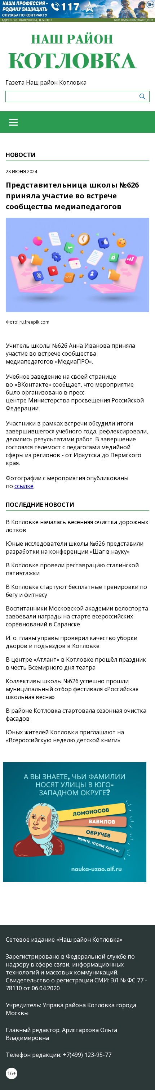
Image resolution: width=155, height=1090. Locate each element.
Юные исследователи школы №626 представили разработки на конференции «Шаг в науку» (74, 547)
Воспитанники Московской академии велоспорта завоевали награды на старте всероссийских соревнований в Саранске (77, 616)
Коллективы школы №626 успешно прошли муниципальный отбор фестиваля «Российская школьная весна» (72, 689)
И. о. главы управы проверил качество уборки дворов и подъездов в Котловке (71, 642)
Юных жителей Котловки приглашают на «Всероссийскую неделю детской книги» (65, 736)
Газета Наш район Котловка (46, 82)
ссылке (24, 486)
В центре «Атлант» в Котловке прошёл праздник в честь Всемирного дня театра (76, 663)
